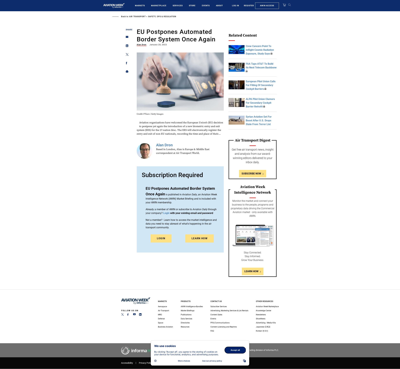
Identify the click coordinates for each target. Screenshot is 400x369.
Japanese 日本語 (263, 327)
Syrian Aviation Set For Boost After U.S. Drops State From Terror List (259, 120)
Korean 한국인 (262, 331)
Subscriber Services (218, 306)
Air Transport (137, 16)
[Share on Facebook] (126, 64)
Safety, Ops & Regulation (162, 16)
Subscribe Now (251, 173)
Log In (235, 6)
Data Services (186, 319)
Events (206, 6)
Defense (161, 319)
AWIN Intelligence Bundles (192, 306)
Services (178, 6)
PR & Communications (220, 323)
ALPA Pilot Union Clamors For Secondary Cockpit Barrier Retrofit (260, 103)
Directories (185, 323)
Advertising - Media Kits (266, 323)
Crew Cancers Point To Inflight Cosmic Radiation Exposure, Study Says (260, 50)
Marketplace (158, 6)
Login (161, 238)
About (219, 6)
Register (249, 6)
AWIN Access (267, 6)
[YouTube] (134, 315)
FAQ (212, 331)
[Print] (126, 72)
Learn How (200, 238)
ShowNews (260, 319)
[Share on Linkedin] (126, 46)
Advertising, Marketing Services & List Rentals (229, 311)
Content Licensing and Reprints (223, 327)
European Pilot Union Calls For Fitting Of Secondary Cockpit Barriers (260, 85)
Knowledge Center (263, 311)
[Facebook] (128, 315)
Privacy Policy (145, 363)
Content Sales (216, 315)
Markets (140, 6)
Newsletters (261, 315)
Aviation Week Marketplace (267, 306)
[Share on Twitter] (126, 55)
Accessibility (127, 363)
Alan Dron (141, 45)
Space (160, 323)
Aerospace (162, 306)
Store (192, 6)
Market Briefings (187, 311)
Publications (186, 315)
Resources (185, 327)
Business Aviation (165, 327)
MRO (160, 315)
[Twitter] (122, 315)
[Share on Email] (126, 38)
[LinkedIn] (140, 315)
